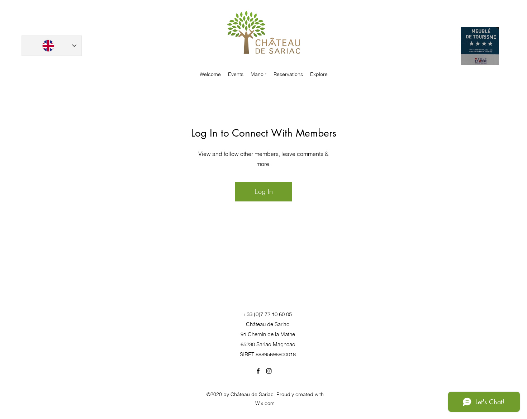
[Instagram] (268, 371)
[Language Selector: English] (52, 45)
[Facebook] (258, 371)
